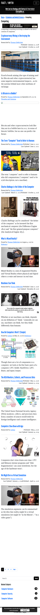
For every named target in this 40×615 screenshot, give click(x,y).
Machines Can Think (8, 283)
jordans (10, 336)
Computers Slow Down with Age (12, 426)
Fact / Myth (7, 3)
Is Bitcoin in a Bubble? (9, 93)
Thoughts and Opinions (8, 99)
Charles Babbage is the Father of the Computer (17, 186)
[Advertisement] (20, 543)
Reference (4, 244)
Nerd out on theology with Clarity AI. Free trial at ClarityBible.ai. (20, 10)
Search (36, 578)
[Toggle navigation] (36, 3)
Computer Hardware (18, 589)
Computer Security (18, 593)
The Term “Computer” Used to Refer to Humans (17, 140)
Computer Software (18, 598)
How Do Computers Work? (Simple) (13, 332)
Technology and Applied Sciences (15, 17)
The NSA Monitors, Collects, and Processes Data (18, 377)
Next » (14, 569)
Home (2, 17)
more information (14, 610)
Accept (25, 610)
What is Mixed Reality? (9, 238)
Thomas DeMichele (17, 42)
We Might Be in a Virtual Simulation (13, 475)
